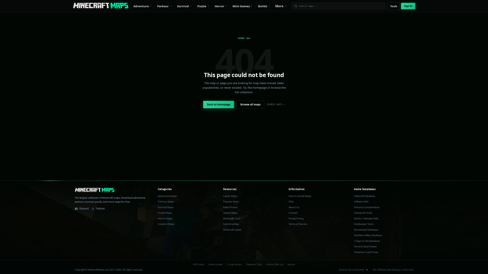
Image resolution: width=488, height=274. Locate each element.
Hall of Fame (230, 207)
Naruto (291, 264)
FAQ (291, 201)
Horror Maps (165, 218)
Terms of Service (298, 224)
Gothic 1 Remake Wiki (366, 218)
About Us (294, 207)
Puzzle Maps (165, 212)
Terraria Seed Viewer (365, 246)
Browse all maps (250, 104)
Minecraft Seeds (232, 229)
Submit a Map (231, 224)
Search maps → (276, 104)
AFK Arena (198, 264)
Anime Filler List (274, 264)
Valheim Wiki (361, 201)
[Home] (101, 6)
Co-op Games (234, 264)
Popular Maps (231, 201)
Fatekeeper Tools (363, 224)
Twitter (100, 208)
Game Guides (215, 264)
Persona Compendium (367, 207)
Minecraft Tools (232, 218)
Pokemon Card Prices (366, 252)
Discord (84, 208)
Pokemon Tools (254, 264)
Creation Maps (166, 224)
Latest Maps (230, 196)
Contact (293, 212)
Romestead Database (366, 229)
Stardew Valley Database (368, 235)
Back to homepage (218, 104)
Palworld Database (364, 196)
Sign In (408, 6)
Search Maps (230, 212)
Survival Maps (166, 207)
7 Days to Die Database (367, 241)
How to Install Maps (300, 196)
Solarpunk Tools (363, 212)
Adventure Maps (167, 196)
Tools (393, 6)
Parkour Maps (166, 201)
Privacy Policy (296, 218)
